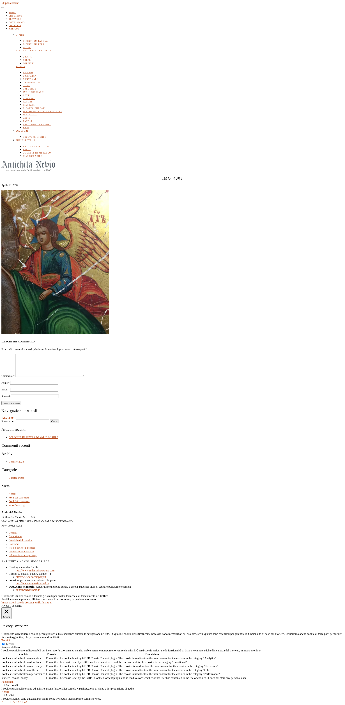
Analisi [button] (5, 691)
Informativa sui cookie (21, 551)
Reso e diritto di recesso (22, 547)
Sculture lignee (34, 137)
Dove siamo (17, 22)
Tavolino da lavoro (37, 124)
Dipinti (21, 35)
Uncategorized (16, 478)
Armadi (28, 73)
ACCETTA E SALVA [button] (14, 701)
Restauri (15, 19)
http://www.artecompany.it (31, 576)
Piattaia (29, 105)
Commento (8, 376)
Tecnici (10, 644)
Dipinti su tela (34, 44)
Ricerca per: (8, 421)
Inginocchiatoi (34, 92)
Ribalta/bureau (34, 108)
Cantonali (30, 79)
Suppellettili (25, 140)
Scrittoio (30, 115)
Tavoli (27, 121)
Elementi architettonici (33, 51)
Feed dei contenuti (19, 497)
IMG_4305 (7, 417)
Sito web (5, 396)
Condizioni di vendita (21, 540)
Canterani (30, 76)
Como (26, 85)
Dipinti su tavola (35, 41)
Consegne (14, 544)
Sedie (27, 118)
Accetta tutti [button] (32, 602)
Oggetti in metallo (37, 153)
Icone (27, 47)
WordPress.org (17, 505)
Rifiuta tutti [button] (45, 602)
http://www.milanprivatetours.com (35, 570)
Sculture (22, 131)
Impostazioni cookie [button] (12, 602)
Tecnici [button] (5, 640)
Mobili (20, 66)
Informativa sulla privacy (23, 555)
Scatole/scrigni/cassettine (42, 111)
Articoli (15, 29)
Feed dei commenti (19, 501)
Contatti (15, 25)
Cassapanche (32, 82)
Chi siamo (15, 16)
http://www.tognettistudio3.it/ (32, 583)
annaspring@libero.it (28, 589)
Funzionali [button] (7, 681)
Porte (27, 60)
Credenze (29, 89)
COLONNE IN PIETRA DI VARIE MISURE (33, 437)
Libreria (29, 98)
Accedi (12, 494)
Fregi (27, 149)
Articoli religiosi (36, 146)
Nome (5, 382)
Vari (26, 128)
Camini (28, 57)
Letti (27, 95)
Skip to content (10, 2)
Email (5, 389)
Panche (28, 102)
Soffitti (28, 63)
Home (12, 13)
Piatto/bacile (32, 156)
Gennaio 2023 (16, 461)
